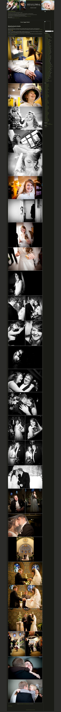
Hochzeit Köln (46, 54)
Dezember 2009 (47, 112)
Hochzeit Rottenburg (47, 63)
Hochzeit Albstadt (47, 39)
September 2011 (47, 103)
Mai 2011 (46, 104)
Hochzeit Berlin (47, 42)
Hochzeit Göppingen (47, 51)
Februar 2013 (46, 94)
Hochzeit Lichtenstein (47, 57)
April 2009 (46, 117)
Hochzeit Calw (47, 44)
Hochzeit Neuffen (47, 61)
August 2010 (46, 109)
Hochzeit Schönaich (47, 65)
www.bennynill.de (29, 16)
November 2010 (47, 107)
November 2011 (47, 102)
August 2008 (46, 121)
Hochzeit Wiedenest (47, 74)
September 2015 (47, 86)
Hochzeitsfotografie (47, 75)
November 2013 (47, 92)
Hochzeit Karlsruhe (47, 53)
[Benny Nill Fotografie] (47, 29)
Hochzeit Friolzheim (47, 49)
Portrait (46, 79)
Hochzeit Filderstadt (47, 47)
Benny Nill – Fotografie (47, 123)
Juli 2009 (46, 115)
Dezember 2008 (47, 119)
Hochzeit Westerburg (47, 73)
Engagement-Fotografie (48, 37)
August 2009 (46, 114)
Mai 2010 (46, 111)
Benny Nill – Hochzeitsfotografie (48, 124)
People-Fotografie (47, 78)
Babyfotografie (47, 35)
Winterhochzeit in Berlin (14, 26)
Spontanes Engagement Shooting (12, 34)
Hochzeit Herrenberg (47, 52)
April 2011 (46, 105)
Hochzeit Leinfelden (47, 56)
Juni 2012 (46, 98)
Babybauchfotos (47, 34)
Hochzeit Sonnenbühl (47, 69)
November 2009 (47, 113)
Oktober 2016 (46, 84)
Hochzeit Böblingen (47, 43)
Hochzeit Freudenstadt (47, 48)
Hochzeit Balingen (47, 41)
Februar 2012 (46, 100)
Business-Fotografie (47, 36)
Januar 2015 (46, 88)
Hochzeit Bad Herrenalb (48, 40)
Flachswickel (40, 29)
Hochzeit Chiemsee (47, 45)
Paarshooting (46, 77)
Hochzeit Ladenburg (47, 55)
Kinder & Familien (47, 76)
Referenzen (46, 80)
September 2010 (47, 108)
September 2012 (47, 96)
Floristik (46, 38)
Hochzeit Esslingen (47, 46)
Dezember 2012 (47, 95)
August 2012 (46, 97)
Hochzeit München (47, 59)
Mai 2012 (46, 99)
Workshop (46, 81)
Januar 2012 (46, 101)
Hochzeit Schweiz (47, 67)
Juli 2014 (46, 90)
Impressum (46, 126)
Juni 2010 (46, 110)
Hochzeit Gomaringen (47, 50)
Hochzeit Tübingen (47, 71)
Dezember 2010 (47, 106)
